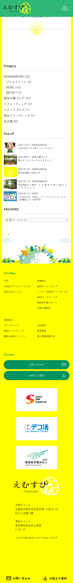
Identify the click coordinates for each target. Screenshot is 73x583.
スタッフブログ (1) (16, 109)
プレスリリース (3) (18, 81)
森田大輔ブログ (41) (17, 98)
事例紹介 (8, 320)
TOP (6, 281)
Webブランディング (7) (19, 115)
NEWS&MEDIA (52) (17, 76)
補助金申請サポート (47, 302)
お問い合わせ (36, 364)
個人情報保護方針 (46, 336)
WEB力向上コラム (13, 292)
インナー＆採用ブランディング (52, 292)
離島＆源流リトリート (15, 336)
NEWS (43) (13, 87)
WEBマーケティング (47, 297)
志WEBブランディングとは (17, 286)
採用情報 (41, 331)
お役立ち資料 (36, 375)
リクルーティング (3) (18, 103)
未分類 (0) (11, 121)
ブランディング (11, 325)
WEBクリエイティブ (47, 286)
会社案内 (41, 325)
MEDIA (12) (14, 92)
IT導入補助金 (43, 308)
